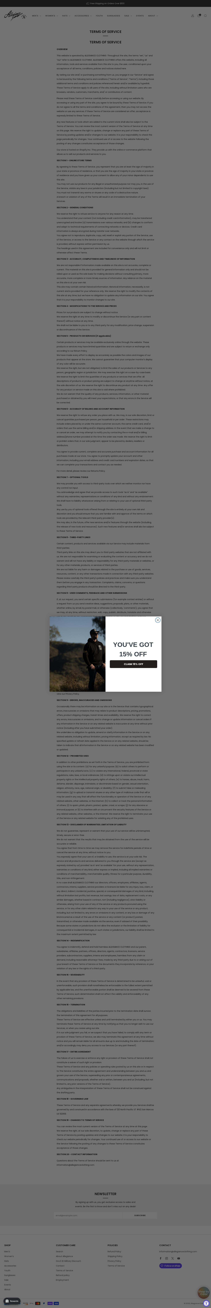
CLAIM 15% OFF (133, 664)
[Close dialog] (157, 620)
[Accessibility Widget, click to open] (206, 1303)
